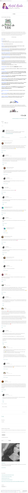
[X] (2, 416)
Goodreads (13, 118)
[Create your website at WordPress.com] (14, 1)
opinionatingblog (6, 187)
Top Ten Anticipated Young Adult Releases (5, 137)
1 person (5, 150)
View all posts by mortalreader (9, 133)
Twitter (25, 118)
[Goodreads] (3, 416)
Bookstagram (17, 118)
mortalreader (7, 196)
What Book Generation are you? (5, 478)
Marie (5, 284)
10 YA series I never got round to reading (6, 476)
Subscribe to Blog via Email (5, 428)
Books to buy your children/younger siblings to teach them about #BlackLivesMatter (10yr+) (12, 481)
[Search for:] (5, 440)
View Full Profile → (3, 467)
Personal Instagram (21, 118)
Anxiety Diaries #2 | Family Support (23, 137)
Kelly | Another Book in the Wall (8, 236)
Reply (3, 164)
